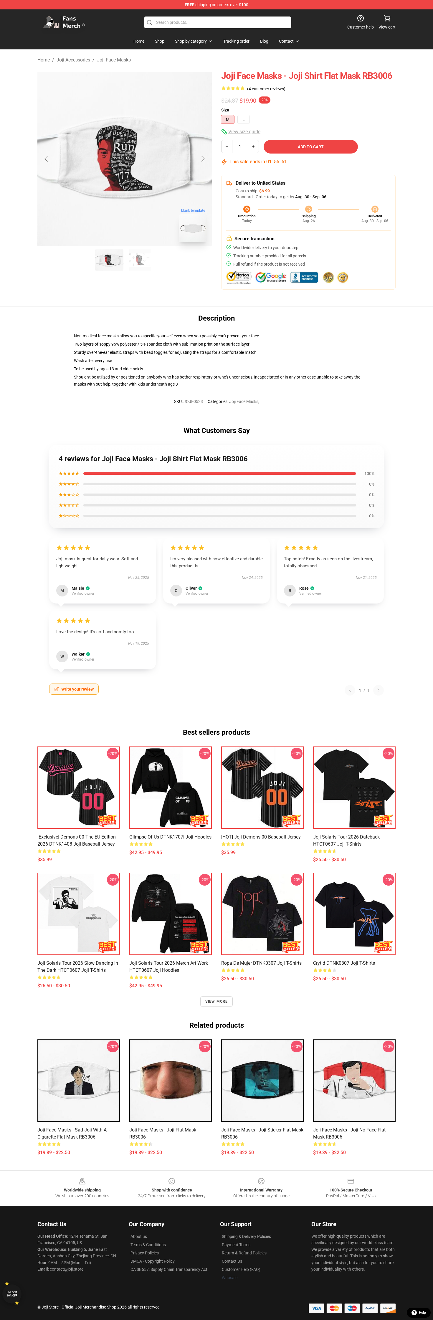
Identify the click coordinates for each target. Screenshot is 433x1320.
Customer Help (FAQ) (241, 1269)
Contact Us (232, 1261)
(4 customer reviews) (266, 88)
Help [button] (422, 1313)
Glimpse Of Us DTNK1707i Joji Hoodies (170, 837)
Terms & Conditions (148, 1244)
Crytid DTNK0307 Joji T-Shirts (344, 963)
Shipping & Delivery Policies (246, 1236)
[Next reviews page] (378, 690)
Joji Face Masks (114, 60)
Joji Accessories (73, 60)
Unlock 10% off (12, 1294)
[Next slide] (202, 159)
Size (225, 110)
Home (43, 60)
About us (138, 1236)
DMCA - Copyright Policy (152, 1261)
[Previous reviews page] (350, 690)
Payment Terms (236, 1244)
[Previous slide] (46, 159)
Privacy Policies (144, 1253)
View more (216, 1001)
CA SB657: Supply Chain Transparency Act (168, 1269)
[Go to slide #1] (109, 260)
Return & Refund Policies (244, 1253)
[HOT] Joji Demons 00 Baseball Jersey (261, 837)
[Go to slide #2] (140, 260)
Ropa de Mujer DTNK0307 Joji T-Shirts (261, 963)
